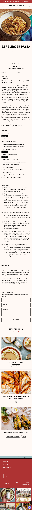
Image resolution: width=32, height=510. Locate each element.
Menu (3, 7)
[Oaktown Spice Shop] (16, 6)
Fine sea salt (5, 134)
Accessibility (26, 482)
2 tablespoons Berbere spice (9, 154)
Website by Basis (26, 484)
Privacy (19, 482)
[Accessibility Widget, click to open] (29, 507)
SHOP (5, 461)
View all (16, 331)
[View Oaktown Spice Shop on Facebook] (6, 483)
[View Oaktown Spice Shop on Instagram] (3, 483)
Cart (29, 6)
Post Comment (16, 319)
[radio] (13, 66)
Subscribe (26, 476)
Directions (4, 185)
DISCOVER (6, 464)
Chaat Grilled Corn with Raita (16, 432)
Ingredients (5, 130)
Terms (14, 482)
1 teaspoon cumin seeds (8, 149)
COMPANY (6, 467)
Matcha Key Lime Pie (16, 362)
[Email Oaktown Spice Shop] (8, 483)
